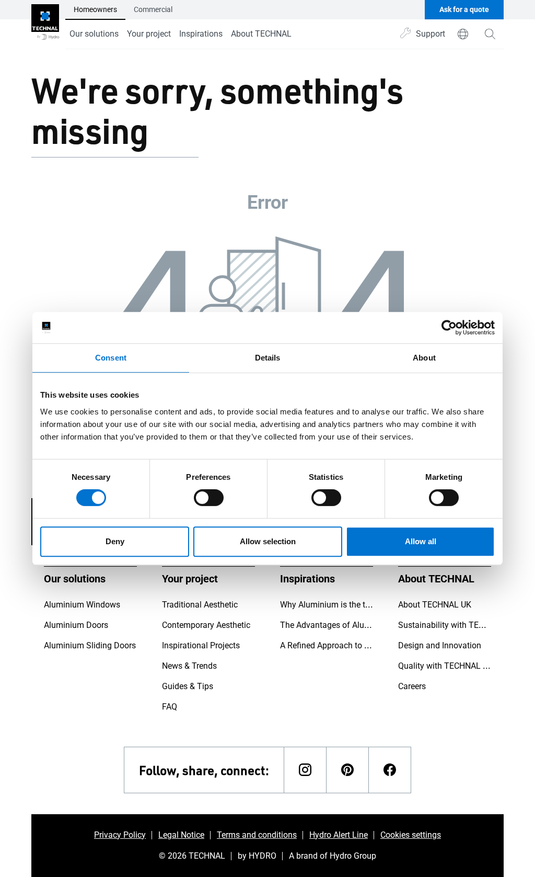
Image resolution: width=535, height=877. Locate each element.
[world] (462, 34)
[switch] (209, 497)
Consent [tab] (110, 357)
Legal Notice (181, 835)
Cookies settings (410, 835)
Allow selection (268, 541)
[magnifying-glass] (490, 34)
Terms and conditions (257, 835)
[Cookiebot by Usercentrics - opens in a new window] (449, 327)
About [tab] (424, 357)
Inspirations (201, 34)
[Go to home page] (45, 24)
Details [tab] (268, 357)
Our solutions (94, 34)
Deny (115, 541)
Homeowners (95, 9)
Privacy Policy (120, 835)
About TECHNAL (261, 34)
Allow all (420, 541)
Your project (149, 34)
